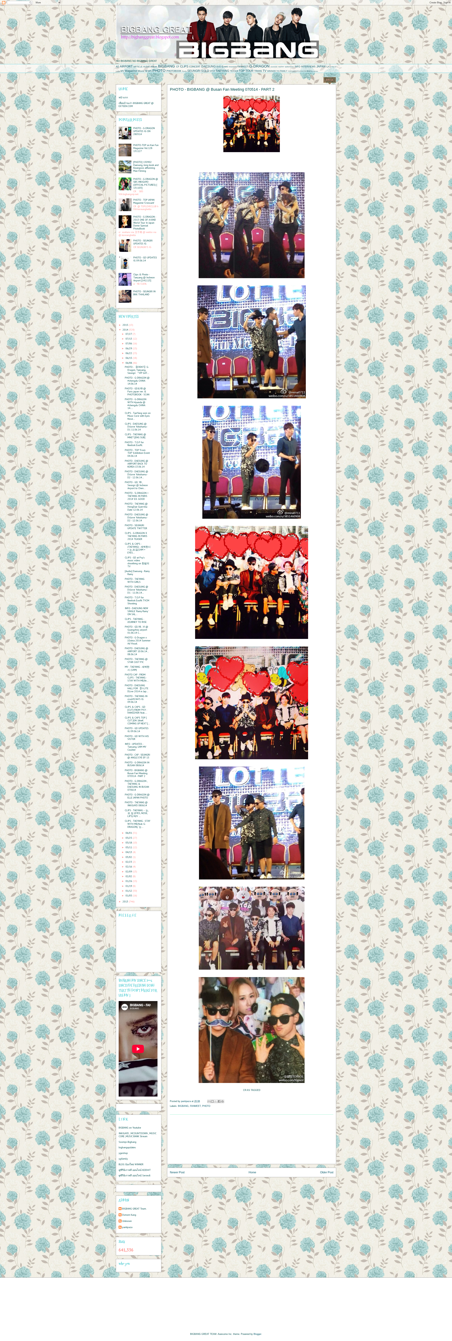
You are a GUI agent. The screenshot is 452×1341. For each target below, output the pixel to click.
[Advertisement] (251, 1139)
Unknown (127, 1221)
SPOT (212, 71)
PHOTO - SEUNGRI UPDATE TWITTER (136, 527)
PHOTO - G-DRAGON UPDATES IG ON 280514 (144, 131)
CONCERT (194, 66)
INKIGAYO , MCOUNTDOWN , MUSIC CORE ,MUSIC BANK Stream (137, 1135)
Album (154, 66)
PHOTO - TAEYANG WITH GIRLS (134, 580)
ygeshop (123, 1153)
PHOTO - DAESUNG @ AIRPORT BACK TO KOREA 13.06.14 (136, 463)
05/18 (129, 842)
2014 (126, 329)
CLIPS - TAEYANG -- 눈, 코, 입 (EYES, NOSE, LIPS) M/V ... (136, 813)
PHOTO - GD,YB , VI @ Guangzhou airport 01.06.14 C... (136, 629)
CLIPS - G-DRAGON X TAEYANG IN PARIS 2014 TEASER (136, 536)
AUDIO (146, 66)
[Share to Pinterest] (222, 1101)
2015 (126, 325)
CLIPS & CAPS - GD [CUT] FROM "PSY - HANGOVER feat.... (136, 709)
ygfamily (123, 1158)
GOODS (274, 67)
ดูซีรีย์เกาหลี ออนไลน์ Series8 (134, 1175)
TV (264, 70)
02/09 (129, 871)
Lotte (118, 71)
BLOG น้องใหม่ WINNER (131, 1164)
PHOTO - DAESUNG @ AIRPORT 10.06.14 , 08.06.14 (136, 651)
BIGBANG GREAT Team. (134, 1208)
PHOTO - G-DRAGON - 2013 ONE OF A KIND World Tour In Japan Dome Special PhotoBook (144, 222)
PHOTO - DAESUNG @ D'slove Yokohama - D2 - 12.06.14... (136, 474)
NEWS (148, 71)
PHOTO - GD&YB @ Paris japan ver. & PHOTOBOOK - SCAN (137, 391)
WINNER (271, 71)
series (315, 71)
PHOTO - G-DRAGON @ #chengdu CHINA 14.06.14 (137, 380)
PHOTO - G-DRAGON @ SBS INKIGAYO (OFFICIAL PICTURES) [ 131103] (145, 183)
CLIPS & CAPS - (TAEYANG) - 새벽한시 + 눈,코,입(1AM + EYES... (138, 548)
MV (122, 71)
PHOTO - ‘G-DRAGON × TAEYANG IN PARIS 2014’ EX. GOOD (136, 496)
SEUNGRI (193, 70)
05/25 (129, 837)
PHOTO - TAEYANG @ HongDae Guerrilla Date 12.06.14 (136, 506)
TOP (242, 70)
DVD (218, 66)
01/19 (129, 886)
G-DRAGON (259, 66)
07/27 (129, 334)
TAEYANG (222, 70)
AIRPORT (126, 66)
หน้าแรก (123, 97)
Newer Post (177, 1172)
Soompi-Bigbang (127, 1142)
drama (310, 71)
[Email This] (209, 1101)
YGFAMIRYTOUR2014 (297, 71)
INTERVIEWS (308, 66)
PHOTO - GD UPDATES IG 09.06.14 (145, 259)
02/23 (129, 861)
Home (252, 1172)
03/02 (129, 857)
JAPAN (321, 66)
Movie (141, 71)
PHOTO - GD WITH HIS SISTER (137, 738)
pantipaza (127, 1227)
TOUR (249, 70)
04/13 (129, 852)
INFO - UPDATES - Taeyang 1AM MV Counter (135, 747)
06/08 (129, 362)
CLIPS (184, 66)
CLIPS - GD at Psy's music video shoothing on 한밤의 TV (137, 562)
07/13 (129, 338)
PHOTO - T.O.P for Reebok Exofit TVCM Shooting (137, 600)
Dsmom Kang (129, 1214)
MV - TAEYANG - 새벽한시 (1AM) (137, 668)
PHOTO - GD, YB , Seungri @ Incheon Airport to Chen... (136, 485)
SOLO (205, 70)
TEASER (234, 71)
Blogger (257, 1334)
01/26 (129, 881)
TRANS (258, 71)
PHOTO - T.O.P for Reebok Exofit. (134, 444)
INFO (297, 66)
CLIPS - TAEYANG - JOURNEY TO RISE (136, 620)
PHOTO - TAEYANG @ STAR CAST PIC (136, 660)
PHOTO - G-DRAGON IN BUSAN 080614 (137, 764)
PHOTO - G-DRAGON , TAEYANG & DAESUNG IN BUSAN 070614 (137, 785)
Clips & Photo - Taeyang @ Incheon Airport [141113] (144, 277)
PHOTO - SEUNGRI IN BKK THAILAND (144, 293)
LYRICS (333, 67)
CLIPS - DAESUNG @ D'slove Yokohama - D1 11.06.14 (136, 426)
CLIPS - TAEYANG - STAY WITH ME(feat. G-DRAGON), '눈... (137, 823)
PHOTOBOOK (173, 71)
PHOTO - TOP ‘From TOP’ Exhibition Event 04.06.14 (137, 453)
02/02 (129, 876)
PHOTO (158, 70)
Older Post (326, 1172)
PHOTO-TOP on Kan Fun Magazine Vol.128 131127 (146, 148)
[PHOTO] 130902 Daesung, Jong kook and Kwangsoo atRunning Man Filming (146, 166)
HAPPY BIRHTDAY (286, 67)
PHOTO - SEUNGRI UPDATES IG (143, 242)
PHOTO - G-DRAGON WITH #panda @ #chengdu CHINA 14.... (135, 404)
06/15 (129, 358)
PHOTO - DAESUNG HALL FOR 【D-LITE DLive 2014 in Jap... (136, 688)
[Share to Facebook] (219, 1101)
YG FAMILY (281, 71)
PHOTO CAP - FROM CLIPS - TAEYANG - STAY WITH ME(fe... (136, 677)
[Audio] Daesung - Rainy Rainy (137, 573)
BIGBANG (166, 66)
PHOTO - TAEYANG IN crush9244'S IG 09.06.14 (136, 699)
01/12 (129, 890)
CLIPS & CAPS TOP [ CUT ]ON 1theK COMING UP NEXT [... (137, 720)
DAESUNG (208, 66)
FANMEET (242, 66)
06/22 (129, 353)
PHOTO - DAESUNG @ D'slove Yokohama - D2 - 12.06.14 (136, 517)
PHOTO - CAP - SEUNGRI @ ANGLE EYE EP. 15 (137, 756)
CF (177, 66)
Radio (184, 71)
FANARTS (233, 67)
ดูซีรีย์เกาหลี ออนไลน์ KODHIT (135, 1170)
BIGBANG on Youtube (130, 1127)
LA (327, 66)
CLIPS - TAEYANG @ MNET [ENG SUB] (135, 436)
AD (117, 66)
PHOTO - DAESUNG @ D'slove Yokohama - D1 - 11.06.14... (136, 589)
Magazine (131, 70)
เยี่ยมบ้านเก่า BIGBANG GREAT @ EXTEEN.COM (136, 104)
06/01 (129, 832)
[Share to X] (216, 1101)
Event (225, 66)
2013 (126, 901)
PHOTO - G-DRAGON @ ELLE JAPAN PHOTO (137, 796)
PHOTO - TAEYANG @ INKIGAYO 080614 (136, 804)
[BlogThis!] (212, 1101)
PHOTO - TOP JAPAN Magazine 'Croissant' (143, 201)
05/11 (129, 847)
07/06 (129, 343)
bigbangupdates (127, 1147)
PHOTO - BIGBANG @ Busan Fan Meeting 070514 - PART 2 (136, 773)
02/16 (129, 866)
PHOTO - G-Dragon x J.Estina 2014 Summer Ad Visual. (138, 640)
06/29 (129, 348)
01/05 (129, 895)
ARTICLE (137, 66)
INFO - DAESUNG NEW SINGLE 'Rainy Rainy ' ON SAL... (137, 611)
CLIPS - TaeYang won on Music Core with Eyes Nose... (138, 416)
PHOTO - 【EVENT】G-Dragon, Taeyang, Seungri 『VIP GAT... (137, 370)
